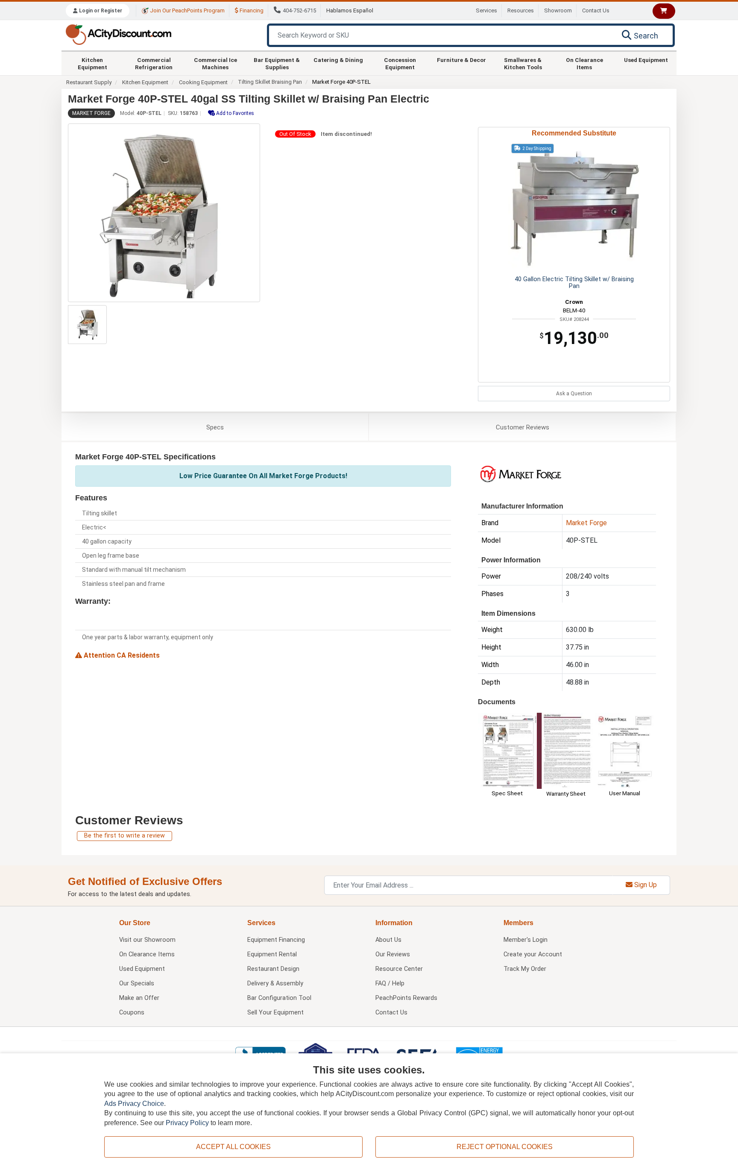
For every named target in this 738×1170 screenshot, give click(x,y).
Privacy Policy (187, 1122)
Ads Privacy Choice (134, 1103)
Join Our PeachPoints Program (187, 10)
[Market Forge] (520, 474)
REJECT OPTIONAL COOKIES (505, 1146)
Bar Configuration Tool (279, 998)
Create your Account (533, 954)
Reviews (522, 427)
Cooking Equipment (203, 82)
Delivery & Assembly (275, 983)
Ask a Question (574, 394)
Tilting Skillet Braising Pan (270, 82)
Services (486, 10)
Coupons (131, 1012)
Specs (215, 427)
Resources (520, 10)
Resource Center (399, 969)
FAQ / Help (389, 983)
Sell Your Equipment (275, 1012)
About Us (388, 940)
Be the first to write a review (124, 835)
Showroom (558, 10)
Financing (251, 10)
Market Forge (91, 113)
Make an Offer (139, 998)
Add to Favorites (234, 113)
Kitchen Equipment (92, 63)
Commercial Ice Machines (215, 63)
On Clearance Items (584, 63)
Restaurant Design (273, 969)
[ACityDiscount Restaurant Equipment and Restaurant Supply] (118, 34)
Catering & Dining (338, 59)
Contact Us (595, 10)
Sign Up (645, 885)
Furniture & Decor (461, 59)
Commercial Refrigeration (154, 63)
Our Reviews (392, 954)
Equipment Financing (276, 940)
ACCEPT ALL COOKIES (233, 1146)
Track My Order (525, 969)
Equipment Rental (272, 954)
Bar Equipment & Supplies (277, 63)
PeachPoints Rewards (406, 998)
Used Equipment (646, 59)
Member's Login (526, 940)
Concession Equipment (400, 63)
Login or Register (100, 11)
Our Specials (136, 983)
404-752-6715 (299, 10)
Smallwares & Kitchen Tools (523, 63)
